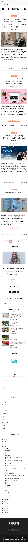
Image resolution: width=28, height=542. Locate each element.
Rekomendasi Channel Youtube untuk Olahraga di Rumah (14, 472)
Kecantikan (4, 410)
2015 (5, 508)
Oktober (7, 453)
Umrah (4, 390)
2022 (5, 446)
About (3, 2)
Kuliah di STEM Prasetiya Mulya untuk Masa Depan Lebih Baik (14, 138)
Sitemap (18, 2)
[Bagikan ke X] (22, 68)
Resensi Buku (5, 422)
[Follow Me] (13, 291)
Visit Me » (14, 279)
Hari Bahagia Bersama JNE (11, 480)
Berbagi (4, 402)
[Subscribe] (18, 291)
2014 (5, 510)
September (8, 455)
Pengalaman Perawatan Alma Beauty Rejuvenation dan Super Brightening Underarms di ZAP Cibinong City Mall (14, 23)
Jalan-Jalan (4, 385)
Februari (7, 496)
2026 (5, 439)
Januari (7, 498)
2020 (5, 499)
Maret (6, 494)
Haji (3, 382)
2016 (5, 506)
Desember (8, 450)
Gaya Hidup (5, 379)
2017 (5, 505)
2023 (5, 444)
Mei (6, 490)
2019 (5, 501)
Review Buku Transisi (14, 192)
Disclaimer (12, 2)
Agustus (7, 485)
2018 (5, 503)
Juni (6, 489)
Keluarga (4, 413)
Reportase (4, 419)
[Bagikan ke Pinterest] (24, 68)
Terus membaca (14, 63)
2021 (5, 448)
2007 (5, 512)
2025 (5, 441)
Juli (6, 487)
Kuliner (3, 388)
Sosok (3, 425)
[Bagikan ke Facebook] (21, 68)
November (8, 452)
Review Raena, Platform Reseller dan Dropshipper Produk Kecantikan (14, 81)
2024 (5, 443)
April (6, 492)
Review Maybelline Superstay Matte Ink (14, 475)
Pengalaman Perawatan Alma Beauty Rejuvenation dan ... (14, 458)
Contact (7, 2)
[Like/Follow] (10, 291)
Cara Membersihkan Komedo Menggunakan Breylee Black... (12, 477)
